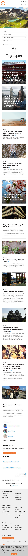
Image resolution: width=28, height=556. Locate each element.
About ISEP (18, 529)
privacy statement (5, 552)
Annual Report (18, 527)
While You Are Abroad (18, 508)
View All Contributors (9, 440)
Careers (17, 525)
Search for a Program (5, 494)
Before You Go (6, 515)
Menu (24, 4)
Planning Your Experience (5, 512)
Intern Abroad (18, 499)
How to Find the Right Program (6, 498)
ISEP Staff (4, 525)
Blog (14, 53)
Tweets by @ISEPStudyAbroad (11, 462)
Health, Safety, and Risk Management (20, 512)
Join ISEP (4, 529)
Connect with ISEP (9, 453)
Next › (13, 485)
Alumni (16, 517)
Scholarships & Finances (19, 494)
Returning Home (19, 515)
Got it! (14, 554)
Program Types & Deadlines (6, 508)
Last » (16, 485)
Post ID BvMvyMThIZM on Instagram (12, 467)
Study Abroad (18, 497)
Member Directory (7, 527)
